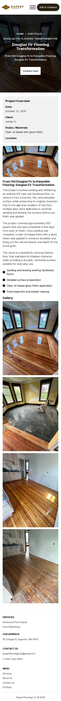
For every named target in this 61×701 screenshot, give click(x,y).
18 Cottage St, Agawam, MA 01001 (20, 639)
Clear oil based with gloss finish (24, 132)
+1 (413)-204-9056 (12, 659)
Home (20, 34)
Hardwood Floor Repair (15, 622)
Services (7, 673)
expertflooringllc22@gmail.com (19, 653)
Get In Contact (48, 7)
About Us (7, 678)
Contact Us (8, 682)
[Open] (32, 7)
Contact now (30, 71)
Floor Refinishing (11, 626)
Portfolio (35, 34)
